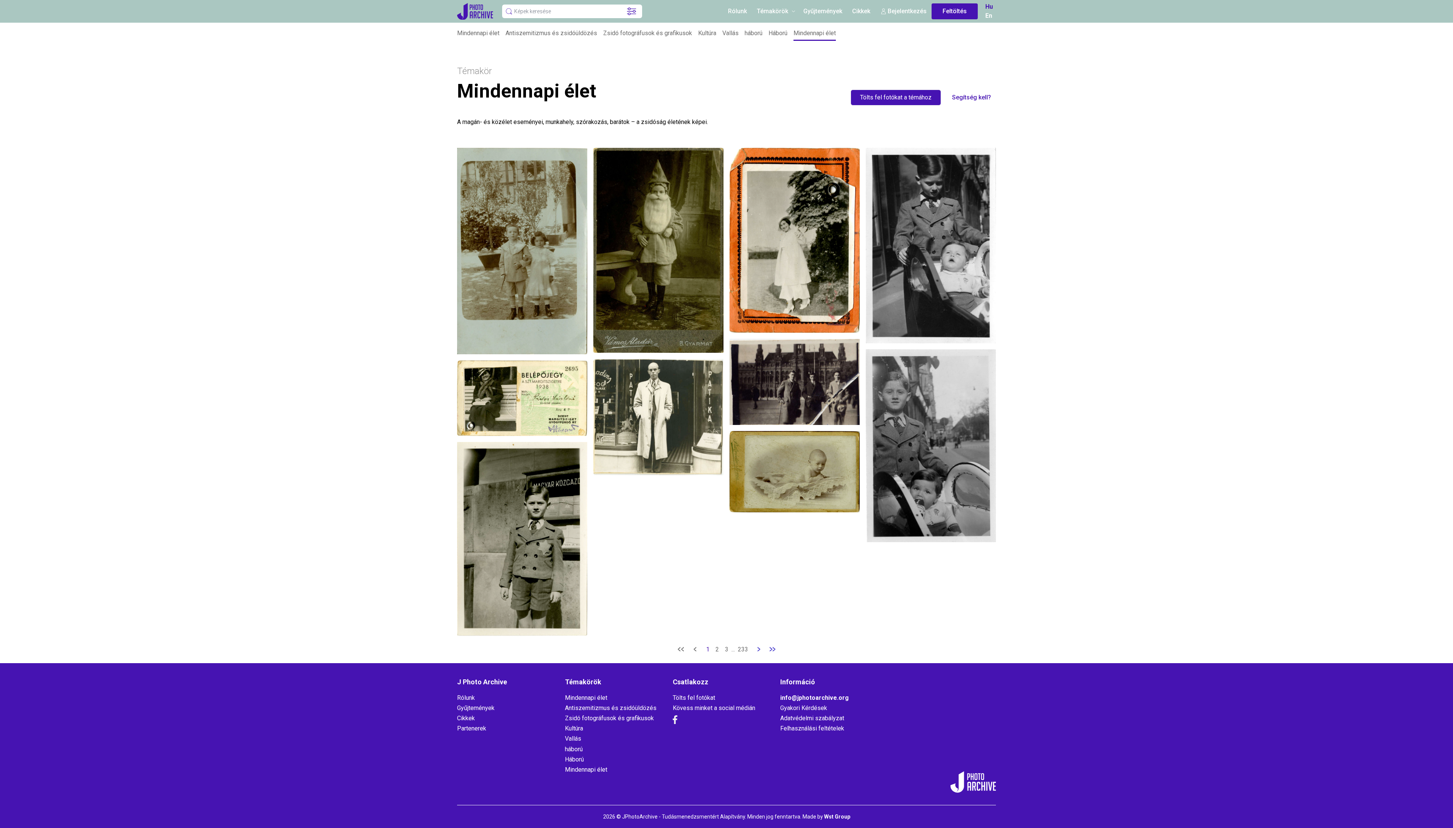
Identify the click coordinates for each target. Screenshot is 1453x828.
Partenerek (471, 728)
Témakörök (772, 11)
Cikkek (861, 11)
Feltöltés (955, 11)
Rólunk (737, 11)
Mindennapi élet (478, 33)
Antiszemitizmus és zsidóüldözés (551, 33)
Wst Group (837, 817)
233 (743, 649)
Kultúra (707, 33)
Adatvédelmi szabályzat (812, 718)
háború (753, 33)
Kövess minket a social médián (714, 708)
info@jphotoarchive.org (814, 697)
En (988, 15)
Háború (778, 33)
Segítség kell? (971, 97)
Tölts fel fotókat (694, 697)
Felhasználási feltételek (812, 728)
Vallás (730, 33)
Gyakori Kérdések (803, 708)
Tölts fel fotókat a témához (896, 97)
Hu (989, 6)
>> (772, 649)
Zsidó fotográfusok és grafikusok (647, 33)
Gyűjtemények (822, 11)
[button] (631, 11)
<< (681, 649)
